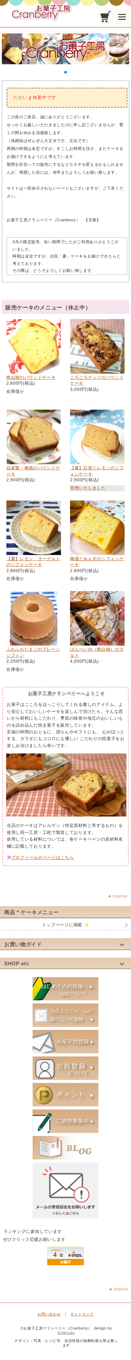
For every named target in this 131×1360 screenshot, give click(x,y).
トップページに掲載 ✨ (65, 924)
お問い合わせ (49, 1314)
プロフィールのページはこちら (42, 857)
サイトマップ (82, 1314)
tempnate (66, 1333)
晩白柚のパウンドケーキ (31, 377)
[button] (65, 72)
